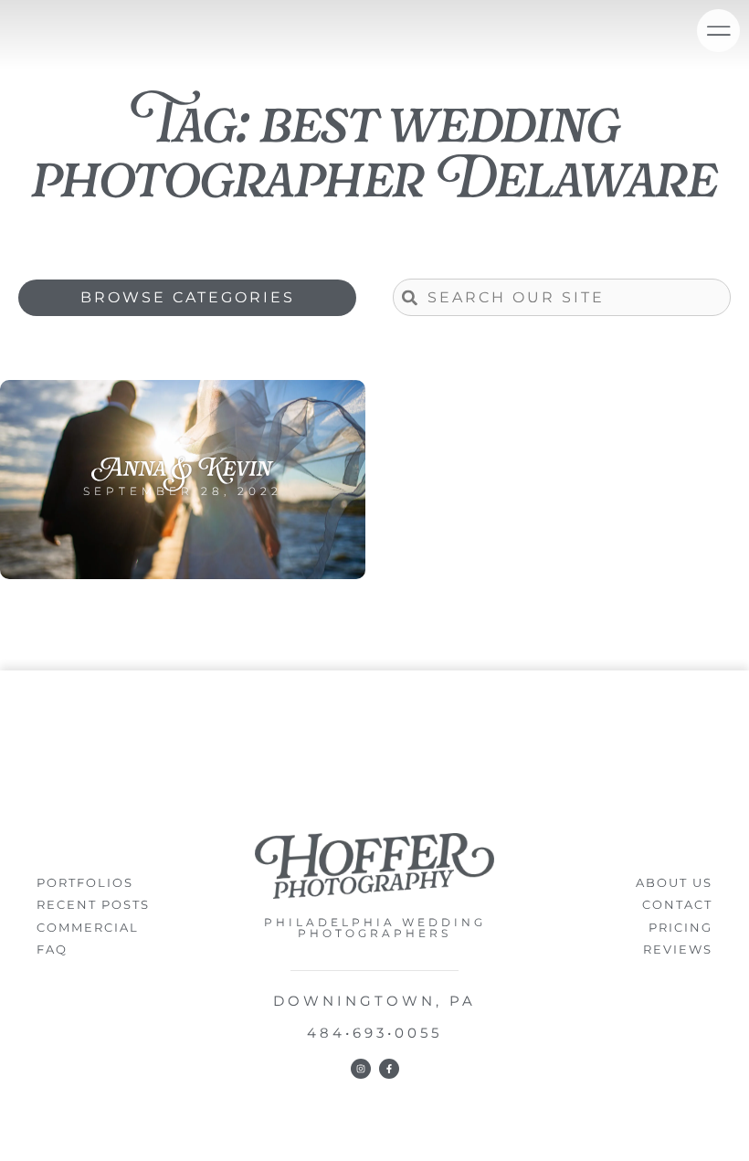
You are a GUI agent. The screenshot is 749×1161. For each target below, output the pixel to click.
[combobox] (562, 297)
